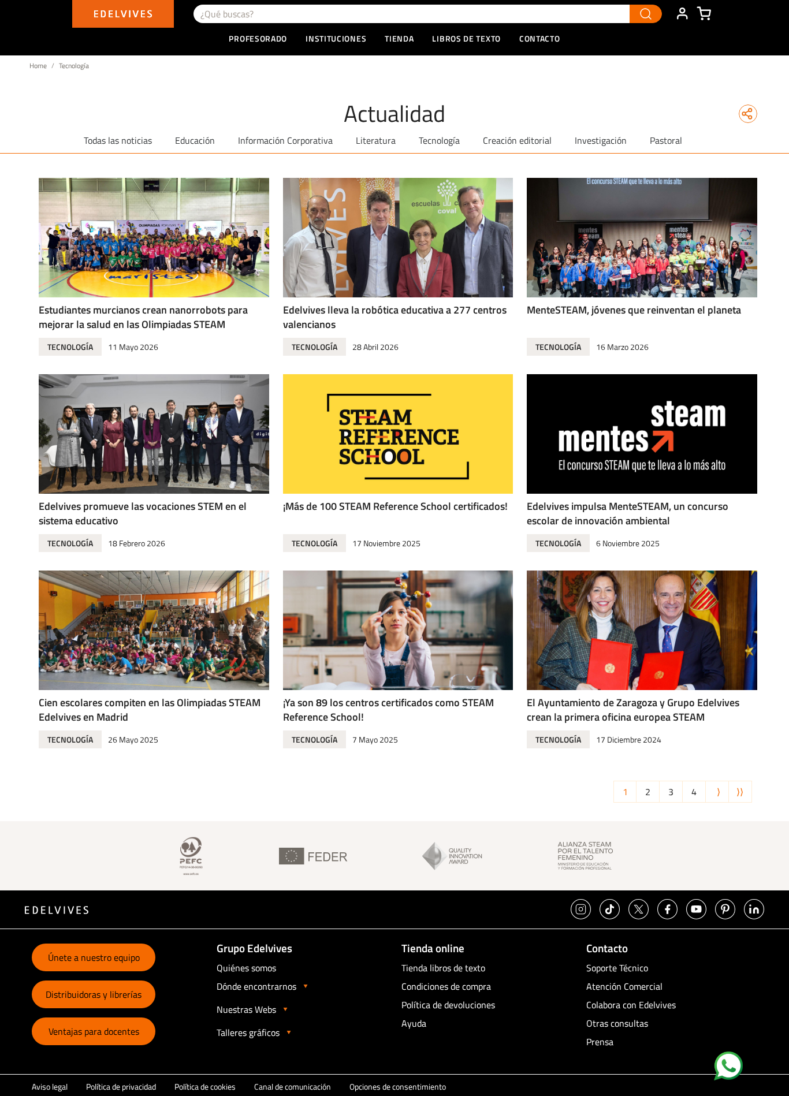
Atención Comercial (624, 986)
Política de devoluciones (448, 1005)
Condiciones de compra (446, 986)
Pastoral (666, 140)
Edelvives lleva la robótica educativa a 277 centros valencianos (395, 317)
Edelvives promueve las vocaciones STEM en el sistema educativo (143, 513)
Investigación (601, 140)
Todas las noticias (118, 140)
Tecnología (439, 140)
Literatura (376, 140)
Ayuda (413, 1023)
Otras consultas (617, 1023)
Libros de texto (466, 38)
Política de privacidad (121, 1086)
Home (38, 65)
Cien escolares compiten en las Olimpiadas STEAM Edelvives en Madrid (149, 710)
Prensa (599, 1042)
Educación (195, 140)
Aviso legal (50, 1086)
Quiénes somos (246, 968)
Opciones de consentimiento (397, 1086)
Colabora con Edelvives (631, 1005)
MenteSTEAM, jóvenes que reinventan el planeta (634, 310)
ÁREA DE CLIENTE (682, 14)
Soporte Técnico (617, 968)
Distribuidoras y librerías (94, 994)
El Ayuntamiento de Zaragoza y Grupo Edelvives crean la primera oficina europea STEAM (633, 710)
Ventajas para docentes (94, 1031)
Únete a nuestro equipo (94, 957)
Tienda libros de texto (443, 968)
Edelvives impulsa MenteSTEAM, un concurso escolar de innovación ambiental (627, 513)
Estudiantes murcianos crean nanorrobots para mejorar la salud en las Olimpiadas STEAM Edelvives (143, 324)
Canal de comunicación (292, 1086)
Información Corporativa (285, 140)
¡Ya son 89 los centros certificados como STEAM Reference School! (388, 710)
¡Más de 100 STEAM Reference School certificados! (395, 506)
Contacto (539, 38)
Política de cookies (205, 1086)
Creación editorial (517, 140)
